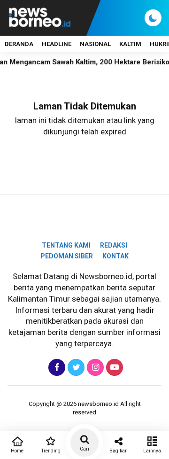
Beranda (19, 43)
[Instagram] (94, 367)
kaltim (130, 43)
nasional (95, 43)
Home (17, 450)
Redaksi (113, 245)
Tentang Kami (66, 245)
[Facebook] (55, 367)
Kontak (115, 256)
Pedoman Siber (66, 256)
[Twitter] (74, 367)
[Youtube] (113, 367)
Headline (56, 43)
